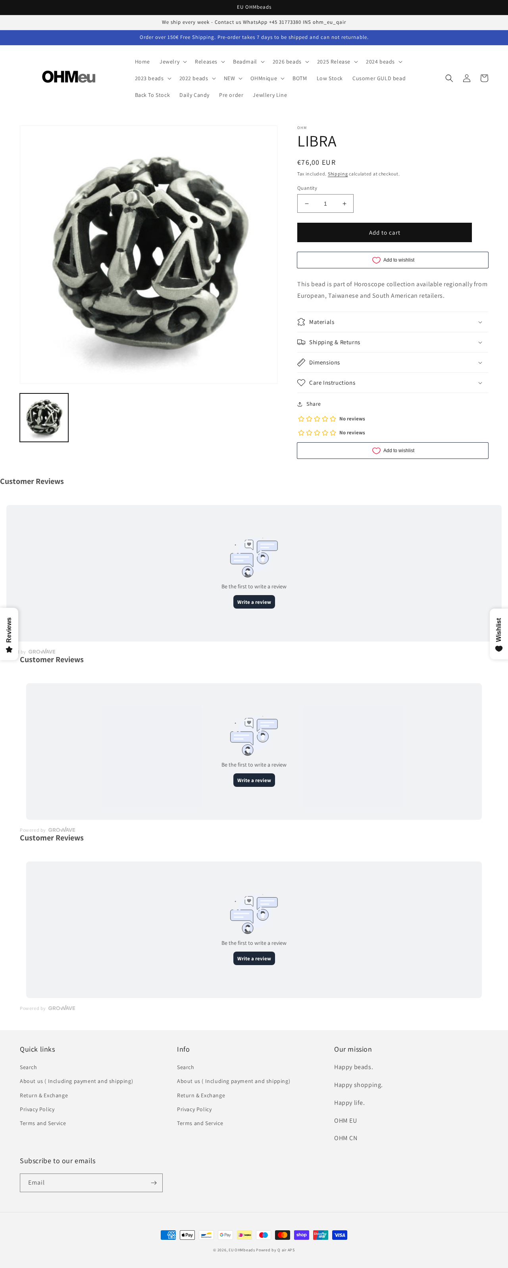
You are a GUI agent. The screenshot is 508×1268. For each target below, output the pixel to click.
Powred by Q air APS (275, 1250)
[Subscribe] (153, 1183)
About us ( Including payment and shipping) (76, 1081)
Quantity (307, 188)
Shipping (338, 174)
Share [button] (313, 403)
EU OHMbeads (242, 1250)
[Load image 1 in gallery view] (44, 417)
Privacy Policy (37, 1109)
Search (28, 1067)
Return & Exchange (44, 1095)
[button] (172, 61)
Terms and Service (43, 1123)
